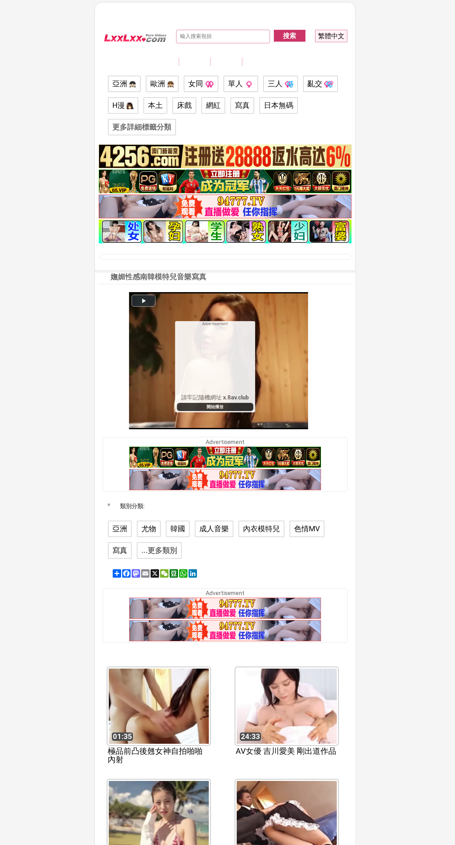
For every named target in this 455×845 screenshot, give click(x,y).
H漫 (119, 105)
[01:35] (159, 705)
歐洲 (158, 83)
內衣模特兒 (261, 528)
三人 (276, 83)
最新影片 (226, 61)
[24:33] (287, 705)
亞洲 (120, 83)
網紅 (213, 105)
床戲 (184, 105)
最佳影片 (257, 61)
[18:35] (159, 818)
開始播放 (215, 406)
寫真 (242, 105)
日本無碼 (278, 105)
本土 (155, 105)
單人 (236, 83)
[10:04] (287, 818)
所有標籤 (194, 61)
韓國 (177, 528)
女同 (196, 83)
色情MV (307, 528)
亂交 (316, 83)
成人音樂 (214, 528)
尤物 (148, 528)
